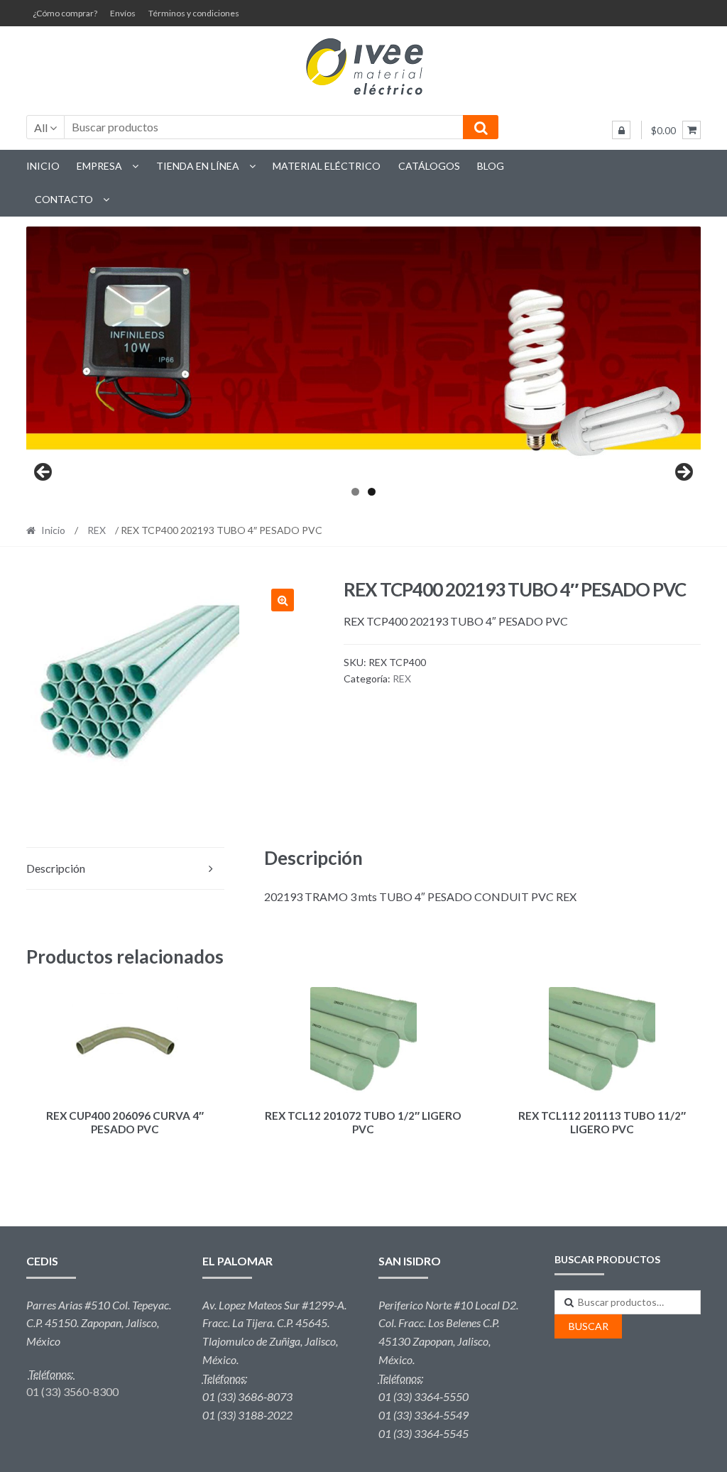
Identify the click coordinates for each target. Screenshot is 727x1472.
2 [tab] (372, 492)
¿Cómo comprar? (65, 13)
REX (96, 530)
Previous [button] (44, 473)
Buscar (588, 1326)
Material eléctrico (327, 166)
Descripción (55, 868)
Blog (490, 166)
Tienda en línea (197, 166)
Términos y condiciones (193, 13)
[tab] (125, 869)
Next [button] (683, 473)
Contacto (64, 199)
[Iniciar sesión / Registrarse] (621, 130)
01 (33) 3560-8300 (72, 1391)
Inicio (43, 166)
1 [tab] (355, 492)
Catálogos (429, 166)
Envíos (123, 13)
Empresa (99, 166)
